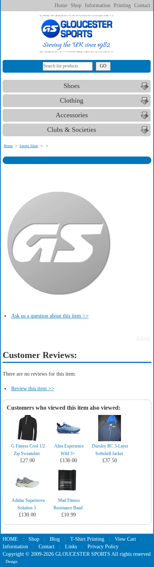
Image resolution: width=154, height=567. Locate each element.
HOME (10, 539)
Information (97, 5)
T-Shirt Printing (87, 539)
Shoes (72, 86)
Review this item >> (32, 388)
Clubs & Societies (71, 129)
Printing (122, 5)
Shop (76, 5)
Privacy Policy (102, 546)
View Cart (125, 539)
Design (12, 561)
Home (61, 5)
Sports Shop (28, 146)
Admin (143, 338)
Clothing (71, 100)
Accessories (72, 115)
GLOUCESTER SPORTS (82, 554)
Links (71, 546)
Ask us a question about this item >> (50, 316)
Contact (142, 5)
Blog (55, 539)
